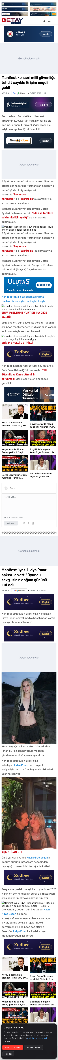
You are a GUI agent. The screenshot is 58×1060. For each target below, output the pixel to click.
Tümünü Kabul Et (12, 1047)
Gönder (11, 523)
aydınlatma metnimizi (37, 1038)
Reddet (8, 1054)
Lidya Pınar (20, 765)
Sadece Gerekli (33, 1047)
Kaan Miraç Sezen (37, 857)
